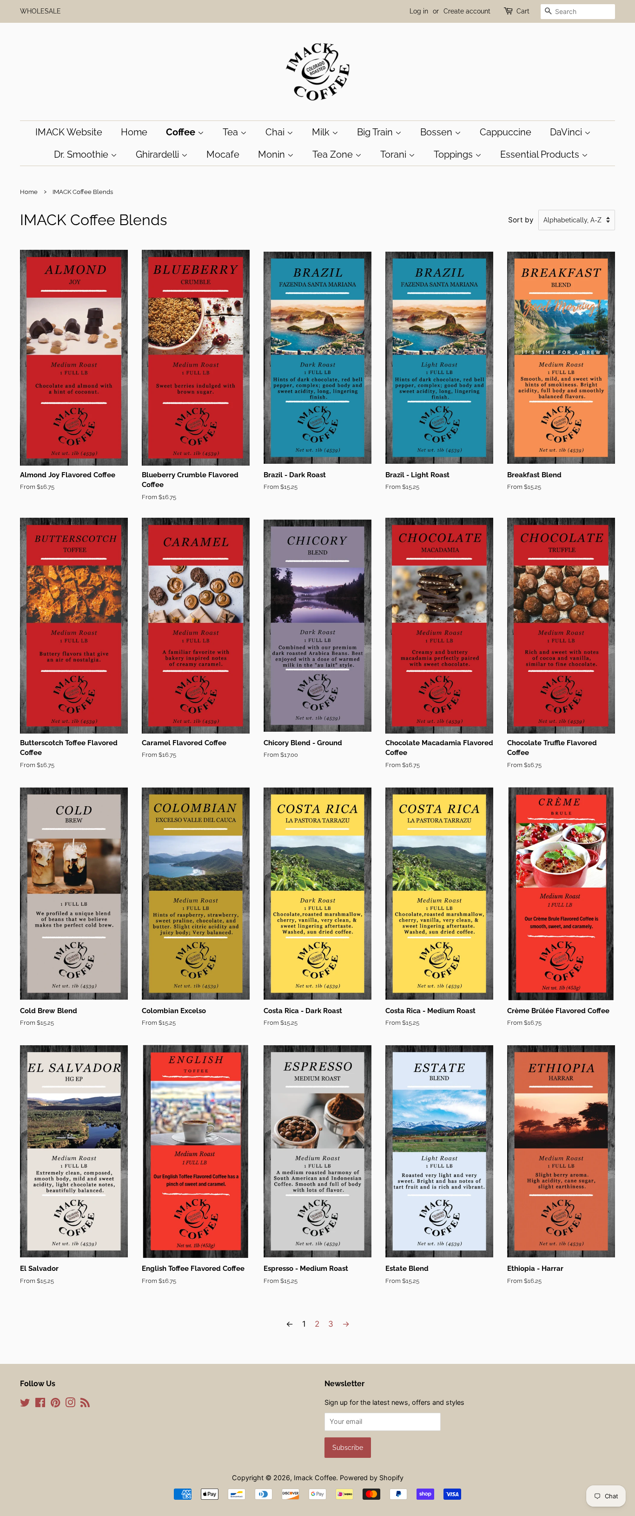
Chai (276, 132)
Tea (231, 132)
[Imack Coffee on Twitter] (25, 1404)
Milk (322, 132)
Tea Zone (333, 154)
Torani (394, 154)
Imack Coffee (315, 1478)
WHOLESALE (40, 11)
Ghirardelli (158, 154)
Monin (272, 154)
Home (134, 132)
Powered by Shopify (371, 1478)
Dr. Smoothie (82, 154)
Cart (522, 11)
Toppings (454, 154)
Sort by (521, 219)
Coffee (182, 132)
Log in (419, 11)
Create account (466, 11)
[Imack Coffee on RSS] (85, 1404)
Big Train (376, 132)
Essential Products (541, 154)
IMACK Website (68, 132)
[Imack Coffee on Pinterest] (55, 1404)
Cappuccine (505, 132)
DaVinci (567, 132)
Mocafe (222, 154)
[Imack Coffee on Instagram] (70, 1404)
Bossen (437, 132)
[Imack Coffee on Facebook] (40, 1404)
